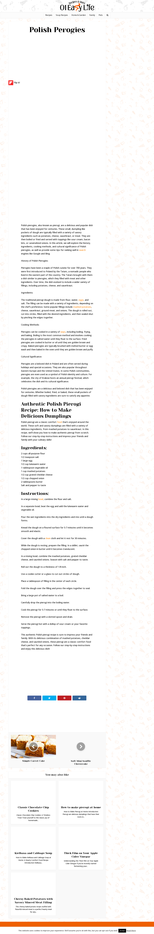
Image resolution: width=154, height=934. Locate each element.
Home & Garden (78, 15)
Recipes (48, 15)
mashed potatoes (82, 306)
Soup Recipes (62, 15)
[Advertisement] (57, 56)
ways (63, 331)
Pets (101, 15)
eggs (81, 299)
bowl (40, 499)
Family (92, 15)
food (59, 422)
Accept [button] (122, 931)
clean (47, 538)
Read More (131, 930)
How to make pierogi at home (81, 807)
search (82, 250)
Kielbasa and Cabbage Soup (33, 853)
